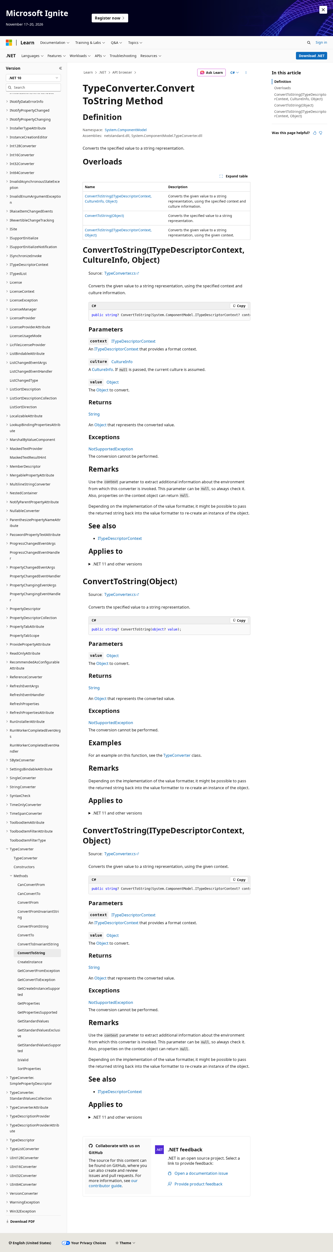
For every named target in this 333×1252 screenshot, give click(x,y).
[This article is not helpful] (320, 133)
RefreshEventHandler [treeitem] (27, 694)
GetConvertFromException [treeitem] (39, 970)
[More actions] (246, 73)
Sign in (321, 42)
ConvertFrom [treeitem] (28, 902)
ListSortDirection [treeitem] (23, 407)
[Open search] (309, 42)
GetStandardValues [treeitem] (33, 1021)
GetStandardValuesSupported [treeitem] (39, 1048)
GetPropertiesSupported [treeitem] (37, 1012)
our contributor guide (113, 1183)
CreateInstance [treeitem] (30, 962)
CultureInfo (122, 361)
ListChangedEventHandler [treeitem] (31, 371)
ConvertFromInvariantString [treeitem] (38, 914)
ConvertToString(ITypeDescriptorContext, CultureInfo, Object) (300, 96)
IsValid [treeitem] (23, 1060)
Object (113, 382)
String (94, 414)
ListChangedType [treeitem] (24, 380)
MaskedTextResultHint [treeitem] (28, 457)
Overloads (282, 88)
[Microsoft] (9, 42)
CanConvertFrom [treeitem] (31, 884)
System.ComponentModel (126, 129)
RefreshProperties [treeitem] (24, 703)
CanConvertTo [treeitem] (29, 893)
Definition (282, 81)
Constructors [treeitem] (24, 866)
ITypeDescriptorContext (133, 341)
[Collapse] (60, 68)
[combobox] (33, 78)
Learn (88, 72)
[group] (169, 315)
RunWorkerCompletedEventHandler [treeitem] (34, 748)
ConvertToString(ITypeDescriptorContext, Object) (300, 113)
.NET (102, 72)
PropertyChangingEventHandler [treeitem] (35, 597)
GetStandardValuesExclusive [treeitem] (39, 1033)
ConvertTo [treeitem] (26, 935)
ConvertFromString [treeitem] (33, 926)
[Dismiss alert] (323, 10)
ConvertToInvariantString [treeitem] (38, 944)
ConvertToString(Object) (104, 215)
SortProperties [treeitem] (29, 1068)
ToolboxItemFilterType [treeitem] (28, 840)
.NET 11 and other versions (117, 564)
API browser (122, 72)
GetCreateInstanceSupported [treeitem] (39, 991)
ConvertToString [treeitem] (31, 953)
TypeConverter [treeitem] (26, 858)
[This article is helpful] (315, 133)
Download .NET (311, 55)
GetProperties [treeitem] (29, 1003)
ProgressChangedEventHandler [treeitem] (35, 555)
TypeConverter (177, 755)
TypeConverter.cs (120, 273)
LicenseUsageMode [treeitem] (25, 335)
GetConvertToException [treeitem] (36, 979)
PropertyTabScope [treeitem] (24, 635)
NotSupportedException (110, 449)
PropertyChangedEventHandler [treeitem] (35, 576)
